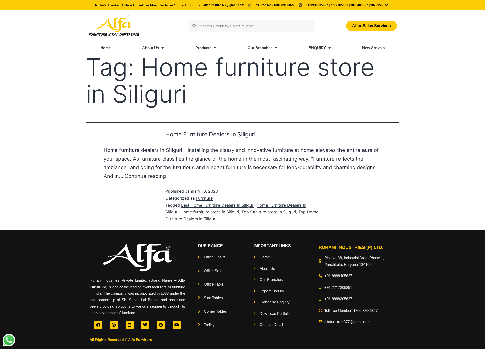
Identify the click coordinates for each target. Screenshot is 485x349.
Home (105, 48)
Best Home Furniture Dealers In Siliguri (217, 205)
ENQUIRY (317, 48)
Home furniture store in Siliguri (210, 211)
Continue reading (145, 176)
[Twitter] (145, 325)
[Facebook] (98, 325)
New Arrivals (373, 48)
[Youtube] (177, 325)
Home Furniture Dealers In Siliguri (210, 134)
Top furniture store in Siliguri (268, 211)
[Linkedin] (130, 325)
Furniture (204, 198)
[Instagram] (114, 325)
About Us (150, 48)
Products (203, 48)
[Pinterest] (161, 325)
